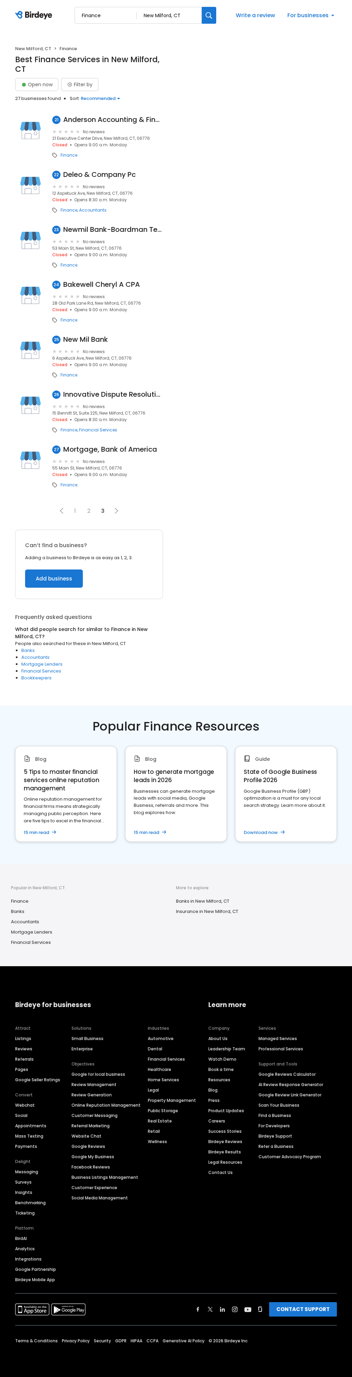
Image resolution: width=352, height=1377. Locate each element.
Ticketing (25, 1213)
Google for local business (98, 1074)
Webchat (25, 1105)
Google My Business (93, 1157)
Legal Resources (225, 1162)
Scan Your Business (278, 1105)
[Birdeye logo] (35, 15)
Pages (21, 1069)
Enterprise (82, 1049)
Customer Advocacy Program (289, 1157)
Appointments (30, 1126)
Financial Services (98, 430)
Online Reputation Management (106, 1105)
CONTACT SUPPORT (303, 1309)
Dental (155, 1049)
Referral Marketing (91, 1126)
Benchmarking (30, 1203)
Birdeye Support (275, 1136)
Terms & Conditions (36, 1341)
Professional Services (280, 1049)
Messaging (26, 1172)
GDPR (120, 1341)
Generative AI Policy (184, 1341)
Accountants (93, 210)
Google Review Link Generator (289, 1095)
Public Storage (163, 1111)
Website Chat (86, 1136)
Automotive (161, 1038)
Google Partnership (35, 1269)
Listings (23, 1038)
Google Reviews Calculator (287, 1074)
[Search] (209, 15)
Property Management (172, 1100)
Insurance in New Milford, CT (207, 911)
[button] (61, 511)
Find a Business (274, 1115)
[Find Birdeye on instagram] (235, 1309)
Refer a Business (276, 1146)
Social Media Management (100, 1198)
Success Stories (225, 1131)
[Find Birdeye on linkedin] (222, 1309)
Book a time (221, 1069)
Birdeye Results (224, 1152)
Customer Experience (94, 1187)
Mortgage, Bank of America (110, 449)
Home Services (163, 1080)
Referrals (24, 1059)
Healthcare (159, 1069)
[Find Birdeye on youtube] (247, 1309)
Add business (54, 578)
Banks (28, 650)
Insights (23, 1192)
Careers (216, 1121)
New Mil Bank (85, 339)
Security (102, 1341)
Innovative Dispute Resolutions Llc (113, 394)
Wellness (157, 1141)
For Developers (274, 1126)
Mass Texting (29, 1136)
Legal (153, 1090)
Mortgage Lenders (42, 664)
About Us (218, 1038)
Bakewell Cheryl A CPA (101, 284)
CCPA (152, 1341)
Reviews (23, 1049)
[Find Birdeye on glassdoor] (260, 1309)
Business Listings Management (105, 1177)
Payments (26, 1146)
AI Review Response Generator (290, 1084)
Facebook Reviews (91, 1167)
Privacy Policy (76, 1341)
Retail (154, 1131)
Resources (219, 1080)
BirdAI (21, 1238)
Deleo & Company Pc (99, 174)
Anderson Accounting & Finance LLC (113, 119)
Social (21, 1115)
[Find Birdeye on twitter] (210, 1309)
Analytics (25, 1249)
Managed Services (277, 1038)
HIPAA (136, 1341)
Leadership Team (226, 1049)
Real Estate (160, 1121)
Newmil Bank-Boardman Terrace (113, 229)
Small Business (87, 1038)
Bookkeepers (36, 678)
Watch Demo (222, 1059)
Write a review (255, 15)
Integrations (28, 1259)
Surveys (23, 1182)
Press (214, 1100)
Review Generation (92, 1095)
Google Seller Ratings (37, 1080)
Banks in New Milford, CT (202, 901)
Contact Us (220, 1172)
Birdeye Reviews (225, 1141)
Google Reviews (88, 1146)
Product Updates (226, 1111)
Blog (213, 1090)
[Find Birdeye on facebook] (198, 1309)
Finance (68, 155)
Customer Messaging (95, 1115)
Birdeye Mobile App (35, 1280)
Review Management (94, 1084)
